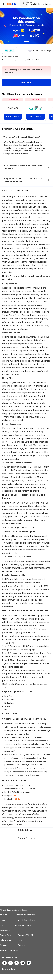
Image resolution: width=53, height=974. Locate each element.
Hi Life (17, 795)
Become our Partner (9, 950)
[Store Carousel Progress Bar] (26, 41)
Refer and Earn (6, 940)
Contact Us (23, 945)
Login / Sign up (44, 4)
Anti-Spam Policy (23, 925)
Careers (3, 945)
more (5, 62)
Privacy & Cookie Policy (25, 920)
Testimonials (6, 930)
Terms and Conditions (25, 915)
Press (2, 920)
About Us (4, 915)
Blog (2, 925)
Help (31, 4)
